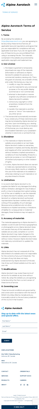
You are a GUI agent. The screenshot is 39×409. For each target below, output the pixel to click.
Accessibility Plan (20, 399)
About (3, 385)
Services (4, 376)
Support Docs (25, 376)
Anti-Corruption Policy (26, 397)
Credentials (25, 371)
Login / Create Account (19, 395)
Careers (23, 380)
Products (5, 380)
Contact (4, 371)
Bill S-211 (35, 397)
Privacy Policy (15, 397)
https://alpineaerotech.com (11, 41)
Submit (7, 340)
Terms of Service (5, 397)
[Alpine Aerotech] (17, 4)
